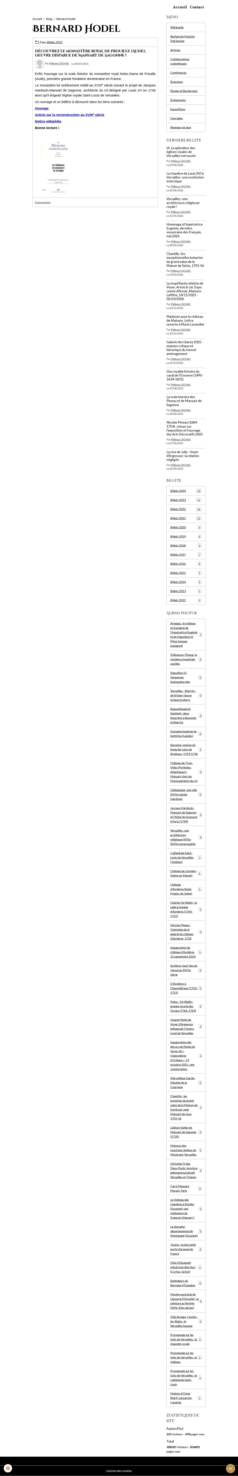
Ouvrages (176, 118)
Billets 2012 (185, 600)
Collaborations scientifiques (179, 61)
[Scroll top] (230, 1468)
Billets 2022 (185, 509)
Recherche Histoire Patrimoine (182, 39)
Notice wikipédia (48, 121)
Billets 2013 (185, 591)
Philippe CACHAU (59, 63)
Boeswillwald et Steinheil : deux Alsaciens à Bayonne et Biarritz (185, 715)
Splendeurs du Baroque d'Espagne (185, 1283)
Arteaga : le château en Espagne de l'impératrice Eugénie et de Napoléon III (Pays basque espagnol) (186, 634)
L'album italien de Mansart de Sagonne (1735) (185, 1132)
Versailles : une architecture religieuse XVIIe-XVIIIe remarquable (185, 837)
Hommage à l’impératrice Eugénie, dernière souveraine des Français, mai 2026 (184, 230)
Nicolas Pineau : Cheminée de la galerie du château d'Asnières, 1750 (185, 931)
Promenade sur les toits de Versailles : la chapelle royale (186, 1339)
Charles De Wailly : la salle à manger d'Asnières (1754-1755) (185, 909)
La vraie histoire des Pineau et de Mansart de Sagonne (184, 401)
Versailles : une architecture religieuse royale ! (183, 203)
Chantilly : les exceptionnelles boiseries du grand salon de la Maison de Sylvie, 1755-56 (185, 259)
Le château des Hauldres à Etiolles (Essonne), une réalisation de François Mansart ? (185, 1208)
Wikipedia (177, 27)
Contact (197, 7)
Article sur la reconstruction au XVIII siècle (69, 115)
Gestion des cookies (119, 1470)
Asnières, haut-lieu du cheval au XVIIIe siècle (185, 970)
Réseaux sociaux (180, 127)
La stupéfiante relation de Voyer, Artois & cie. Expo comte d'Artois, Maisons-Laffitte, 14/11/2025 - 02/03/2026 (184, 291)
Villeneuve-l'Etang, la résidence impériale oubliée (185, 659)
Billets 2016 (185, 563)
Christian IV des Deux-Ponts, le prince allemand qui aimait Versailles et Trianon (185, 1170)
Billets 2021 (185, 518)
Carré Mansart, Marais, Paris (185, 1188)
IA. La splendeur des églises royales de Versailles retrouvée (181, 152)
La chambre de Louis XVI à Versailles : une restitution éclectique (185, 177)
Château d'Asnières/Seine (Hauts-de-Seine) (186, 889)
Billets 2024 (185, 490)
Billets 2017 (185, 554)
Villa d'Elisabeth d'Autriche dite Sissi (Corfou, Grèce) (186, 1267)
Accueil (180, 7)
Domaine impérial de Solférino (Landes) (185, 734)
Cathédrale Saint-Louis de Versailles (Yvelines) (186, 857)
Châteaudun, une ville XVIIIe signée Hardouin (185, 794)
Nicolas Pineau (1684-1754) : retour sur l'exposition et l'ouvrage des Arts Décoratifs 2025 (184, 428)
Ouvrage (42, 108)
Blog (49, 18)
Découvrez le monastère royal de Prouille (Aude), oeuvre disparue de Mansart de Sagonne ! (90, 53)
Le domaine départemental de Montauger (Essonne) (185, 1231)
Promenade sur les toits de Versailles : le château (186, 1357)
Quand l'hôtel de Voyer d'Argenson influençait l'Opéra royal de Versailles (185, 1026)
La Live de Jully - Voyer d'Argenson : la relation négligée (182, 456)
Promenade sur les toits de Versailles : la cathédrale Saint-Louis (186, 1377)
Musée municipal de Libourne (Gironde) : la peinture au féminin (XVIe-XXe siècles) (185, 1300)
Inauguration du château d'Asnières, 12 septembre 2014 (186, 952)
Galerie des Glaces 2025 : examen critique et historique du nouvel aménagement (184, 348)
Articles (175, 50)
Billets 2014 (185, 582)
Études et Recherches (183, 91)
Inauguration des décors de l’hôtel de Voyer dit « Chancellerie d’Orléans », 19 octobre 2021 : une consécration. (186, 1055)
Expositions (177, 109)
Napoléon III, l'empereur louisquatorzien (185, 677)
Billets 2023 (185, 500)
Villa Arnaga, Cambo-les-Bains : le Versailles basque (185, 1321)
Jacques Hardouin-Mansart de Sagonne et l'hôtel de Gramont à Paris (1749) (185, 814)
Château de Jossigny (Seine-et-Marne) (186, 873)
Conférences (178, 72)
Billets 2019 (185, 536)
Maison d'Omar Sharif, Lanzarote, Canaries (186, 1398)
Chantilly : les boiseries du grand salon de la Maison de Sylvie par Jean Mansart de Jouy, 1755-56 (186, 1107)
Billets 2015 (54, 42)
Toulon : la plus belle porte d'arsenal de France (185, 1249)
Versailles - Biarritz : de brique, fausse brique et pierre (185, 695)
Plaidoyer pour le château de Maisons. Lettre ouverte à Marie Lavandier (185, 320)
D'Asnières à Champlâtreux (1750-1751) (185, 988)
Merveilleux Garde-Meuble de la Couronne (185, 1082)
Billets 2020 (185, 527)
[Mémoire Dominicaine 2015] (58, 167)
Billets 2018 (185, 545)
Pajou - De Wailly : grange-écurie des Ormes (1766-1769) (185, 1006)
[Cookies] (8, 1468)
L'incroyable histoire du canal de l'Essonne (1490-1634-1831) (184, 375)
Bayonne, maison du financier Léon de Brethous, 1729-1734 (185, 749)
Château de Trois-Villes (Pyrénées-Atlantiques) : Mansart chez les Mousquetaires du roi (185, 772)
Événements (178, 100)
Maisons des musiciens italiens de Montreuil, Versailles (185, 1150)
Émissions (176, 81)
